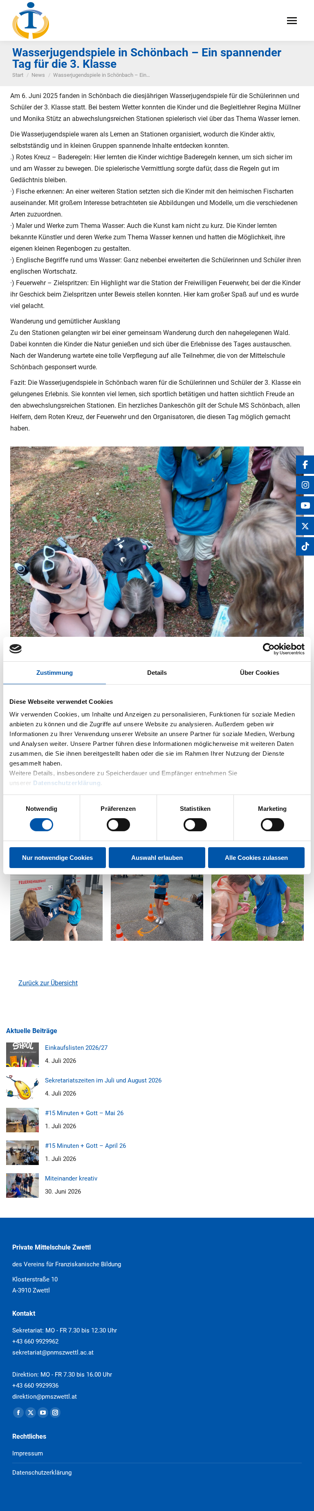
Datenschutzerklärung (67, 782)
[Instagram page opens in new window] (55, 1412)
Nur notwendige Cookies (57, 857)
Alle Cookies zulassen (256, 857)
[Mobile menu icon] (292, 20)
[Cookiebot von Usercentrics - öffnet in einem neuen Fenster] (269, 649)
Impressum (27, 1453)
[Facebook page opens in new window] (18, 1412)
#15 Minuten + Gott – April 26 (85, 1145)
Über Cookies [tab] (259, 672)
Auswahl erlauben (157, 857)
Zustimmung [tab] (54, 672)
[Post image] (22, 1054)
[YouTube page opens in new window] (43, 1412)
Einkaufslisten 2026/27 (76, 1047)
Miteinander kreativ (71, 1178)
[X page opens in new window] (30, 1412)
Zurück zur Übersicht (48, 983)
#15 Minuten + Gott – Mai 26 (84, 1113)
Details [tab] (157, 672)
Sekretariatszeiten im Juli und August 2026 (103, 1080)
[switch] (118, 824)
